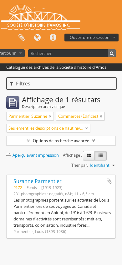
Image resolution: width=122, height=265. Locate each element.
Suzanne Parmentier (37, 181)
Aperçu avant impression (35, 155)
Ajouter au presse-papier (109, 181)
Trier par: (79, 165)
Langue (37, 38)
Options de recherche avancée (61, 140)
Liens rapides (53, 38)
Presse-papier (21, 38)
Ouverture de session (89, 37)
